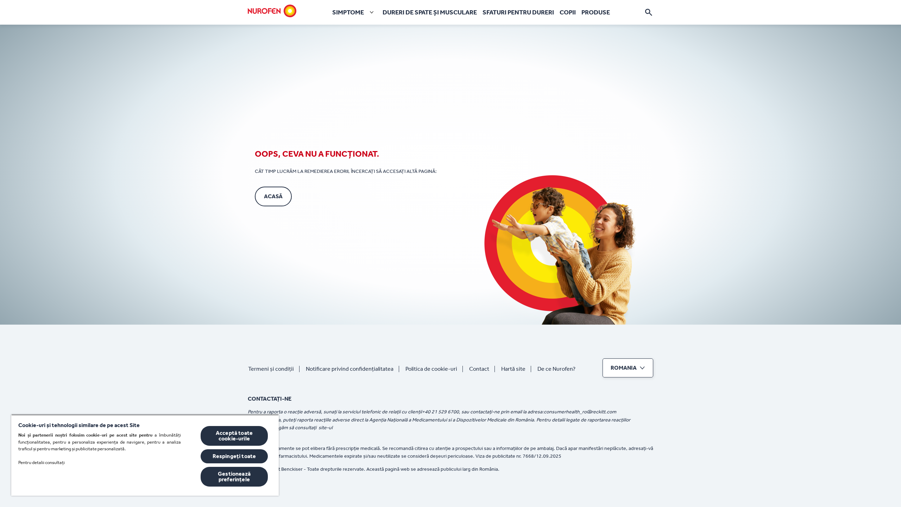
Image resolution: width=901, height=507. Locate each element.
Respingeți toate (234, 456)
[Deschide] (648, 12)
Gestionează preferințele (234, 476)
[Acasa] (272, 11)
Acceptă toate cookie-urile (234, 436)
